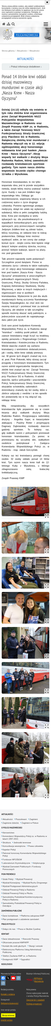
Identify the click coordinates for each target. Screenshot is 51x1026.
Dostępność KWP (10, 959)
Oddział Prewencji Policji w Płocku (18, 893)
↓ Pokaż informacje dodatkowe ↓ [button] (25, 66)
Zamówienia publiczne (11, 910)
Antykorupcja (39, 863)
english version (6, 1020)
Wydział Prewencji (24, 879)
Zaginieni (33, 819)
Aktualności (22, 51)
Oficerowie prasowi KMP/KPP (16, 942)
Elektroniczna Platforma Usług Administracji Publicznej (22, 950)
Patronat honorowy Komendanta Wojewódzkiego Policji (24, 854)
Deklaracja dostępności (9, 1003)
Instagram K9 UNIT (18, 978)
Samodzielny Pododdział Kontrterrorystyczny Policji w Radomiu (22, 898)
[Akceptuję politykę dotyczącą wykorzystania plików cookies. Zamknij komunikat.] (47, 2)
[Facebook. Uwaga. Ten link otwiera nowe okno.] (3, 978)
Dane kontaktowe (10, 916)
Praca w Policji (8, 924)
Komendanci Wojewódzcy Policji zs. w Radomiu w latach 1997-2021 (25, 837)
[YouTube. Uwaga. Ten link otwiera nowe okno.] (13, 978)
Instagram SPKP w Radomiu (3, 983)
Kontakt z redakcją (8, 994)
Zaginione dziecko (11, 823)
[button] (46, 24)
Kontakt (5, 933)
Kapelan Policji (9, 849)
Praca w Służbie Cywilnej (29, 929)
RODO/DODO (6, 964)
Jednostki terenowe (22, 842)
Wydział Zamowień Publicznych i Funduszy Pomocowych (22, 867)
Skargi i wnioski (36, 946)
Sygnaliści (25, 959)
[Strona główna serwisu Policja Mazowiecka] (3, 24)
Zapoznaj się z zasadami (35, 999)
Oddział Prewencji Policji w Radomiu (19, 890)
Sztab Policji (8, 879)
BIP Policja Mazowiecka (38, 980)
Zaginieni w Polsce (30, 823)
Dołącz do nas (9, 929)
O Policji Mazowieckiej (11, 827)
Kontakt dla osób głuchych (14, 946)
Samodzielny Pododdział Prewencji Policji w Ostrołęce (22, 904)
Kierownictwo (8, 833)
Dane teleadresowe (11, 939)
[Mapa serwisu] (8, 24)
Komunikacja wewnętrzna (14, 846)
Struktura (7, 842)
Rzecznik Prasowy (31, 939)
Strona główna (8, 51)
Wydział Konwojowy (11, 883)
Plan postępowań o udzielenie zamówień (21, 919)
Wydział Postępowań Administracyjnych (20, 886)
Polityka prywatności (34, 1003)
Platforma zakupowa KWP (32, 916)
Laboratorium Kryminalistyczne (16, 863)
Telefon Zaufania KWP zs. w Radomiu (19, 956)
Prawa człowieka (35, 846)
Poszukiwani (21, 819)
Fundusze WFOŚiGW (12, 859)
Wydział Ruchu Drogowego (35, 883)
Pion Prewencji (8, 874)
